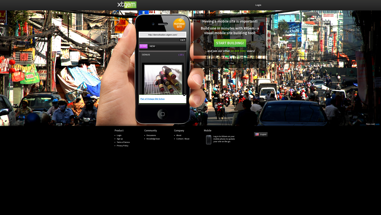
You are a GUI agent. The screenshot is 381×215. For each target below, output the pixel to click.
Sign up (120, 139)
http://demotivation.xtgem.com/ (162, 34)
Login (119, 135)
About (178, 135)
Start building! (230, 43)
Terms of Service (123, 142)
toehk (377, 124)
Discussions (151, 135)
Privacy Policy (122, 145)
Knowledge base (153, 139)
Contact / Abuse (182, 139)
